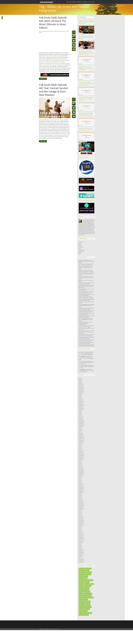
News (80, 248)
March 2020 (81, 433)
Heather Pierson (55, 63)
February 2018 (81, 467)
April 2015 (80, 515)
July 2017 (80, 477)
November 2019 (81, 438)
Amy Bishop (62, 63)
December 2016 (81, 487)
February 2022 (81, 401)
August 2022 (81, 393)
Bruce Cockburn (88, 568)
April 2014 (80, 531)
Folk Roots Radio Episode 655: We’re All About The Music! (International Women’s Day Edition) (86, 305)
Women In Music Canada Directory (53, 55)
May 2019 (80, 447)
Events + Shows (81, 241)
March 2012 (81, 558)
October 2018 (81, 456)
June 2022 (80, 395)
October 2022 (81, 390)
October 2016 (81, 490)
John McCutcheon (88, 585)
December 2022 (81, 387)
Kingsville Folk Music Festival (84, 589)
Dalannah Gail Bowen (56, 58)
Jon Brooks (87, 587)
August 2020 (81, 426)
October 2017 (81, 473)
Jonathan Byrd (81, 587)
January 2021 (81, 419)
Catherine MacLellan (82, 572)
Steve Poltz (88, 603)
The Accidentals (48, 63)
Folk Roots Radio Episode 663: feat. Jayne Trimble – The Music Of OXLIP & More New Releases (86, 277)
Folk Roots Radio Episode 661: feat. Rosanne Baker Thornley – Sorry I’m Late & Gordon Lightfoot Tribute (86, 286)
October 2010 (81, 562)
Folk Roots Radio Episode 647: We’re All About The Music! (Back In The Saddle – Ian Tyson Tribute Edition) (86, 332)
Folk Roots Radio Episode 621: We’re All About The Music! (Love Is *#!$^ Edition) (86, 366)
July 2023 (80, 377)
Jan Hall (92, 584)
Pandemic (89, 595)
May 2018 (80, 463)
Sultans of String (82, 605)
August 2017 (81, 476)
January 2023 (81, 386)
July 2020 (80, 427)
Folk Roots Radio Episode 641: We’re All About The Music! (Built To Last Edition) (86, 362)
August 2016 (81, 492)
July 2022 (80, 394)
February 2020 (81, 434)
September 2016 (81, 491)
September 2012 (81, 555)
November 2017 (81, 472)
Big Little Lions (81, 568)
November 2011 (81, 559)
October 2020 (81, 423)
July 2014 (80, 527)
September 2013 (81, 541)
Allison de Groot (56, 61)
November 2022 (81, 388)
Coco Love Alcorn (82, 574)
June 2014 (80, 528)
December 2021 (81, 404)
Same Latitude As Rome (83, 599)
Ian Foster (87, 582)
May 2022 (80, 397)
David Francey (81, 578)
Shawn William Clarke (82, 601)
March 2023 (81, 383)
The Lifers (87, 609)
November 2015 (81, 505)
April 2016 (80, 498)
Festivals (80, 243)
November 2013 (81, 538)
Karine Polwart (42, 61)
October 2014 (81, 523)
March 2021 (81, 416)
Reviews (80, 252)
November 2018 (81, 455)
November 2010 (81, 560)
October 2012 (81, 553)
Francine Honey (55, 65)
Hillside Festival (81, 582)
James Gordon (87, 584)
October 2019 (81, 440)
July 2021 (80, 411)
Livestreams (84, 1)
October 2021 (81, 406)
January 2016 (81, 502)
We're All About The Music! (83, 614)
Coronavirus (89, 574)
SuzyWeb (57, 629)
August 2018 (81, 459)
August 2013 (81, 542)
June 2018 (80, 462)
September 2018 (81, 458)
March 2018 (81, 466)
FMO (86, 578)
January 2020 (81, 436)
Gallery (80, 244)
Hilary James (82, 369)
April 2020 (80, 431)
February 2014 (81, 534)
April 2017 (80, 481)
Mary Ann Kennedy (62, 133)
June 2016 (80, 495)
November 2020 (81, 422)
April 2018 (80, 465)
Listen (89, 1)
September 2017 (81, 474)
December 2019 (81, 437)
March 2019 (81, 449)
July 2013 (80, 544)
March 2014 (81, 533)
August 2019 (81, 443)
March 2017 (81, 483)
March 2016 (81, 499)
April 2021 (80, 415)
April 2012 (80, 556)
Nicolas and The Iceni (82, 595)
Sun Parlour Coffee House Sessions (85, 607)
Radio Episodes (73, 1)
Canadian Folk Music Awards (84, 570)
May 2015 (80, 513)
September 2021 (81, 408)
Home (67, 1)
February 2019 (81, 451)
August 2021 (81, 409)
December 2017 (81, 470)
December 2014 (81, 520)
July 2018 (80, 460)
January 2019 (81, 452)
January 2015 (81, 519)
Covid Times (85, 576)
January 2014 (81, 535)
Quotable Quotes (82, 249)
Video (80, 254)
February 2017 (81, 484)
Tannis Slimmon (82, 609)
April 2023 (80, 382)
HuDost (62, 65)
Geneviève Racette (47, 65)
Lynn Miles (81, 593)
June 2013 (80, 545)
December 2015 (81, 503)
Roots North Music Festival (88, 597)
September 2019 (81, 441)
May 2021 (80, 413)
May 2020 (80, 430)
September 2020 (81, 424)
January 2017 (81, 485)
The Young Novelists (82, 612)
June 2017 (80, 479)
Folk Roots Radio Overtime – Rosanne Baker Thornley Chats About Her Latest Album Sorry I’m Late (86, 274)
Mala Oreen (64, 58)
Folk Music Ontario (82, 580)
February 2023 (81, 384)
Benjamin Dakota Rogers (49, 136)
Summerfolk (88, 605)
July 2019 (80, 444)
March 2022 (81, 400)
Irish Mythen (81, 584)
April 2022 (80, 398)
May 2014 (80, 530)
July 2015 (80, 510)
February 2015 (81, 517)
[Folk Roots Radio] (47, 2)
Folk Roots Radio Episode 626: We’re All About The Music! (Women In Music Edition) (53, 22)
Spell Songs (64, 60)
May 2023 (80, 380)
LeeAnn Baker (83, 356)
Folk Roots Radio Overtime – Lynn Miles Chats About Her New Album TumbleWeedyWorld (85, 323)
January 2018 (81, 469)
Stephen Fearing (82, 603)
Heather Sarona (42, 60)
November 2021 (81, 405)
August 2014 (81, 526)
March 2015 (81, 516)
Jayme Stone (81, 585)
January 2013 (81, 551)
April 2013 (80, 548)
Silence (89, 601)
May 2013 (80, 546)
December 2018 (81, 454)
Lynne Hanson (87, 591)
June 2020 (80, 429)
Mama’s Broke (49, 61)
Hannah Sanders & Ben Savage (56, 120)
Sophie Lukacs (49, 60)
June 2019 (80, 445)
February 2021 (81, 418)
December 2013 (81, 537)
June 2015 (80, 512)
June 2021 (80, 412)
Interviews (79, 1)
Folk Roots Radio (90, 580)
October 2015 (81, 506)
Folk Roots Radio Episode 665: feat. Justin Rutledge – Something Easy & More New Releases (86, 267)
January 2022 (81, 402)
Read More (43, 78)
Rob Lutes (81, 597)
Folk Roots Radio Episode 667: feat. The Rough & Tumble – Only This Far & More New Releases (86, 261)
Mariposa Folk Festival (88, 593)
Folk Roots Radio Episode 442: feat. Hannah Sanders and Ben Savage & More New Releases (53, 90)
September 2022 (81, 391)
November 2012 (81, 552)
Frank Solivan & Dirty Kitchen (59, 135)
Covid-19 (80, 576)
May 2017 (80, 480)
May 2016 (80, 497)
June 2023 (80, 379)
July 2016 (80, 494)
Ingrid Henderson (57, 60)
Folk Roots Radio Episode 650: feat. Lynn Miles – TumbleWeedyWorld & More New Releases (86, 319)
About (93, 1)
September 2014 (81, 524)
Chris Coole (89, 572)
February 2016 (81, 501)
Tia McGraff (89, 612)
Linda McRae (81, 591)
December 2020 (81, 420)
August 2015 (81, 509)
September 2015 (81, 508)
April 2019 (80, 448)
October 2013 (81, 539)
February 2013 (81, 549)
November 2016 (81, 488)
